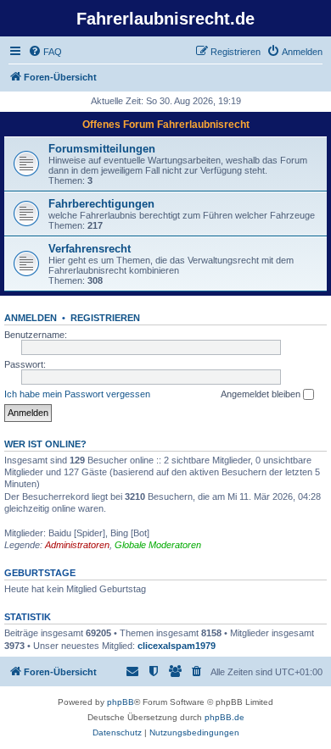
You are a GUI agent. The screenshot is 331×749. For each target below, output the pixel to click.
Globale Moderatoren (158, 545)
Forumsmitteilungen (101, 148)
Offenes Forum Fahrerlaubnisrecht (166, 124)
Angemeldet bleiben (262, 394)
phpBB (120, 702)
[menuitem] (45, 52)
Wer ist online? (45, 444)
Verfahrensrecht (89, 248)
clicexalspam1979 (176, 646)
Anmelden (30, 318)
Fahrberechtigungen (101, 203)
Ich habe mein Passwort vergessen (77, 394)
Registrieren (105, 318)
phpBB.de (224, 717)
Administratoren (77, 545)
